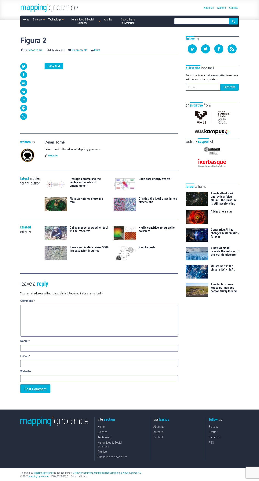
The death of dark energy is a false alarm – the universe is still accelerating (224, 198)
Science (103, 432)
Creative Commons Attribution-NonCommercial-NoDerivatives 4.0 (107, 473)
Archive (102, 452)
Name (25, 341)
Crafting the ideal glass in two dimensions (158, 200)
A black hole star (221, 211)
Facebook (215, 437)
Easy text (54, 66)
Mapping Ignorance (44, 473)
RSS (211, 442)
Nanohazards (147, 247)
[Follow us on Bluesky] (192, 48)
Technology (105, 437)
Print (97, 50)
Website (53, 155)
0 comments (79, 50)
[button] (23, 66)
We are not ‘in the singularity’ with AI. (223, 267)
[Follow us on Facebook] (218, 48)
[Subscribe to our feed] (232, 48)
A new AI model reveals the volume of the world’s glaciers (225, 251)
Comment (27, 301)
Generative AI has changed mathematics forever (225, 233)
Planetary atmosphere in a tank (86, 200)
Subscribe (229, 87)
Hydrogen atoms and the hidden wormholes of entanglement (85, 182)
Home (101, 426)
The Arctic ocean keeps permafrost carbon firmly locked (224, 288)
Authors (158, 432)
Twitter (213, 432)
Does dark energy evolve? (155, 179)
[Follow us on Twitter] (205, 48)
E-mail (25, 356)
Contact (158, 437)
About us (158, 426)
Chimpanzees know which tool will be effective (89, 229)
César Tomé (34, 50)
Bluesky (213, 426)
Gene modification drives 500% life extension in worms (89, 249)
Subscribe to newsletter (112, 457)
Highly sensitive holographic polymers (157, 229)
